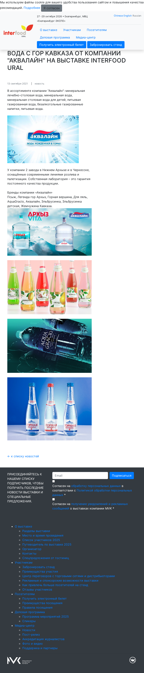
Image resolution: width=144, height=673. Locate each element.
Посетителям (97, 30)
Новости (28, 630)
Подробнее (32, 8)
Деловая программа (55, 37)
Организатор (31, 549)
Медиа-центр (86, 37)
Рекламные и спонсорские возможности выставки (60, 580)
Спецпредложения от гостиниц (45, 558)
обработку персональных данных (96, 486)
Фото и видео (32, 643)
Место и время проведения (42, 535)
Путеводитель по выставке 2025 (46, 544)
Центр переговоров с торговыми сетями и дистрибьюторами (68, 576)
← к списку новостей (23, 456)
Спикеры (29, 621)
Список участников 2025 (41, 540)
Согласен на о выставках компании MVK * (90, 506)
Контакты (29, 553)
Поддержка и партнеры (40, 648)
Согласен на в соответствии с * (92, 490)
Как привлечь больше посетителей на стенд (55, 585)
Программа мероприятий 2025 (45, 616)
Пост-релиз (31, 634)
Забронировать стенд (106, 45)
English (128, 15)
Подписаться (121, 475)
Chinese (118, 15)
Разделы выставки (36, 531)
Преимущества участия (40, 571)
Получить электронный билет (61, 45)
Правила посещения (37, 607)
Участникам (72, 30)
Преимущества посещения (42, 603)
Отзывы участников (37, 589)
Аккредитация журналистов (43, 639)
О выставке (48, 30)
